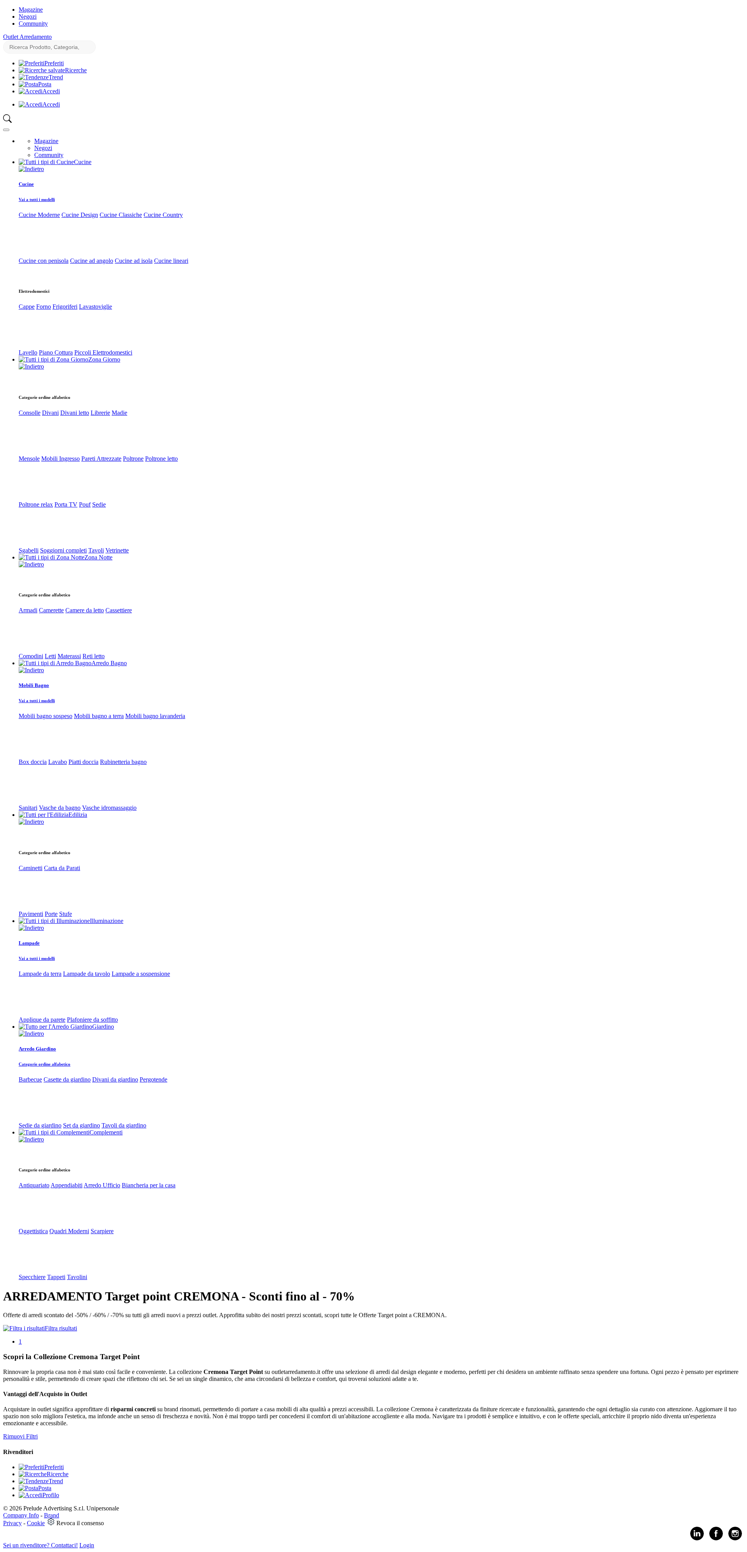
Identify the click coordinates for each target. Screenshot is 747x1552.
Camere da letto (84, 610)
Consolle (29, 412)
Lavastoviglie (95, 306)
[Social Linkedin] (697, 1539)
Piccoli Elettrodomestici (103, 352)
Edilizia (77, 814)
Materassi (69, 656)
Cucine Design (79, 214)
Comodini (31, 656)
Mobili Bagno (34, 685)
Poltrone (133, 458)
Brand (51, 1515)
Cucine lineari (171, 260)
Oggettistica (33, 1231)
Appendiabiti (66, 1185)
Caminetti (30, 868)
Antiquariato (34, 1185)
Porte (51, 914)
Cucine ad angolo (91, 260)
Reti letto (93, 656)
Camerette (51, 610)
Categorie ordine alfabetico (44, 1064)
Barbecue (30, 1079)
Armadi (28, 610)
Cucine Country (163, 214)
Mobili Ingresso (60, 458)
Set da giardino (81, 1125)
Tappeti (56, 1277)
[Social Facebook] (716, 1539)
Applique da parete (42, 1019)
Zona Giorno (104, 359)
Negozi (28, 16)
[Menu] (6, 130)
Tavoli (96, 550)
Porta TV (65, 504)
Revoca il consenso (80, 1523)
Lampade (29, 943)
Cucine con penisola (43, 260)
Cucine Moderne (39, 214)
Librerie (100, 412)
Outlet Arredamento (27, 36)
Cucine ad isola (134, 260)
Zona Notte (98, 557)
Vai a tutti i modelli (37, 199)
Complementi (106, 1132)
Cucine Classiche (121, 214)
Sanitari (28, 807)
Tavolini (77, 1277)
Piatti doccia (83, 762)
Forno (43, 306)
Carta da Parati (62, 868)
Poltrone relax (36, 504)
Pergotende (153, 1079)
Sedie (99, 504)
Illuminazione (106, 921)
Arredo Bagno (109, 663)
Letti (50, 656)
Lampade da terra (40, 973)
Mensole (29, 458)
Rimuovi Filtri (20, 1436)
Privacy (12, 1523)
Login (86, 1545)
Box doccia (33, 762)
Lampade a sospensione (141, 973)
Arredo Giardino (37, 1049)
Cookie (36, 1523)
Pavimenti (31, 914)
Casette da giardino (67, 1079)
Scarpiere (102, 1231)
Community (33, 23)
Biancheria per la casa (148, 1185)
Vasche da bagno (60, 807)
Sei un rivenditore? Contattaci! (40, 1545)
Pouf (85, 504)
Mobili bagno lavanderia (155, 716)
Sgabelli (29, 550)
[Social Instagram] (735, 1539)
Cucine (82, 162)
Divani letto (74, 412)
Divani (50, 412)
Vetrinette (117, 550)
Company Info (21, 1515)
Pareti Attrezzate (101, 458)
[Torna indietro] (31, 169)
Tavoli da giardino (124, 1125)
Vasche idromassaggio (109, 807)
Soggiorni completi (63, 550)
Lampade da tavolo (86, 973)
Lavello (28, 352)
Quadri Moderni (69, 1231)
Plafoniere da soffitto (92, 1019)
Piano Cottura (56, 352)
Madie (119, 412)
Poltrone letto (161, 458)
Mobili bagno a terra (99, 716)
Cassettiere (118, 610)
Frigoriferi (65, 306)
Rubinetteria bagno (123, 762)
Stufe (65, 914)
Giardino (103, 1026)
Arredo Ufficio (102, 1185)
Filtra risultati (61, 1328)
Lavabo (57, 762)
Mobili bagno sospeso (45, 716)
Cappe (27, 306)
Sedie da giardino (40, 1125)
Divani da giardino (115, 1079)
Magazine (31, 9)
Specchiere (32, 1277)
